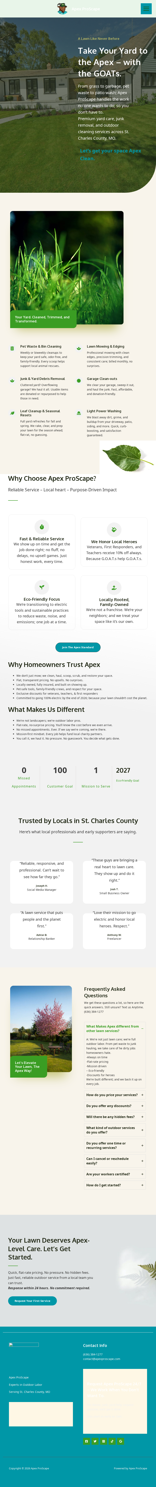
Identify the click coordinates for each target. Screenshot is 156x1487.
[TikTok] (112, 1441)
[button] (78, 647)
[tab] (115, 1055)
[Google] (120, 1441)
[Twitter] (95, 1441)
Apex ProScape (86, 8)
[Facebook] (86, 1441)
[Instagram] (103, 1441)
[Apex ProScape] (62, 9)
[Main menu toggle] (146, 9)
